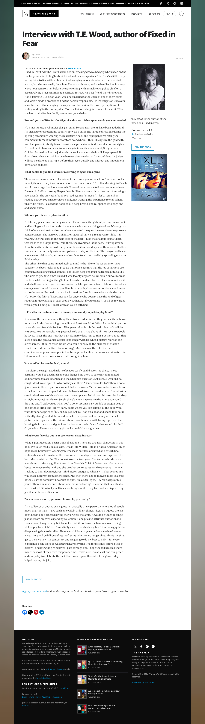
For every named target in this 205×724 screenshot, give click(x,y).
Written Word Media (55, 669)
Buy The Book (143, 147)
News (54, 57)
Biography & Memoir (31, 3)
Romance (84, 3)
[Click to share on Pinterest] (36, 612)
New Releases (87, 13)
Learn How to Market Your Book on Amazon (42, 696)
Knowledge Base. (43, 678)
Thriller (130, 3)
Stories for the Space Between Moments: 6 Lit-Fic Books (102, 677)
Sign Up (169, 13)
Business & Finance (51, 3)
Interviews (136, 13)
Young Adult (143, 3)
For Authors (154, 13)
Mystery (120, 3)
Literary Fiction (70, 3)
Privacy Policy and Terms (143, 682)
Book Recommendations (112, 13)
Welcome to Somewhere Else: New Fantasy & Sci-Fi (104, 692)
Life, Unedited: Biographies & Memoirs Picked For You (101, 707)
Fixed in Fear (74, 68)
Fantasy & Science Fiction (102, 3)
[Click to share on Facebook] (24, 612)
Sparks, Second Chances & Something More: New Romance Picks (105, 662)
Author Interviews (42, 57)
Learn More (64, 688)
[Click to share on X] (30, 612)
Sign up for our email (34, 591)
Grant (37, 54)
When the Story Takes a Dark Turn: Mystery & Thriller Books (104, 648)
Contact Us (27, 705)
